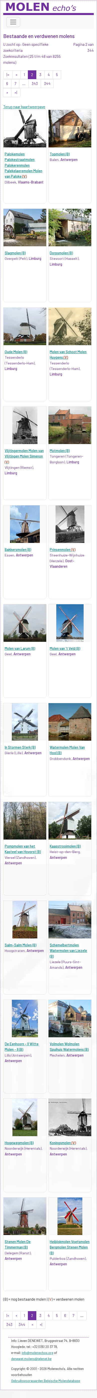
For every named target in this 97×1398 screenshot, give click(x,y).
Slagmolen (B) (15, 253)
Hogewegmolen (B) (19, 1143)
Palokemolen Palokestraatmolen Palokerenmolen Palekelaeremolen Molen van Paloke (23, 165)
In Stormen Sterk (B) (20, 747)
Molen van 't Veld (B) (65, 648)
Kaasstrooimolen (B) (65, 846)
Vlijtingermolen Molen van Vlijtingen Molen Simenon (24, 456)
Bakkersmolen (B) (18, 549)
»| (15, 92)
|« (7, 74)
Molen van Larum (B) (20, 648)
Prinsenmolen (62, 549)
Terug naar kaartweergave (24, 106)
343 (35, 83)
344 (47, 83)
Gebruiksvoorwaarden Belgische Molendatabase (45, 1381)
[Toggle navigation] (13, 22)
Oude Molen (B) (16, 352)
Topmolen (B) (60, 154)
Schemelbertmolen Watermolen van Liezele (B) (68, 950)
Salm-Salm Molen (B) (20, 945)
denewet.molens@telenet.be (31, 1359)
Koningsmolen (63, 1143)
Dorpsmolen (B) (61, 253)
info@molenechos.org (37, 1353)
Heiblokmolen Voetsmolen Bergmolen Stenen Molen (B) (70, 1247)
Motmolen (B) (60, 451)
